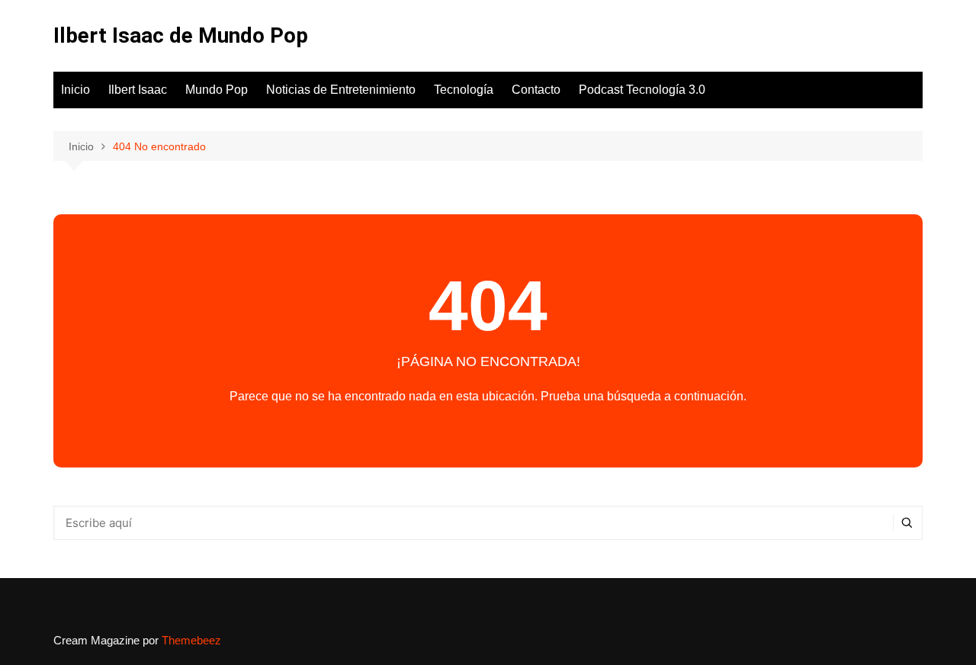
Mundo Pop (216, 89)
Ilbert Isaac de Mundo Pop (180, 35)
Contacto (536, 89)
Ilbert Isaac (137, 89)
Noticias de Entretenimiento (341, 89)
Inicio (75, 89)
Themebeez (191, 640)
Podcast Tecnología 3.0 (642, 89)
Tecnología (463, 89)
